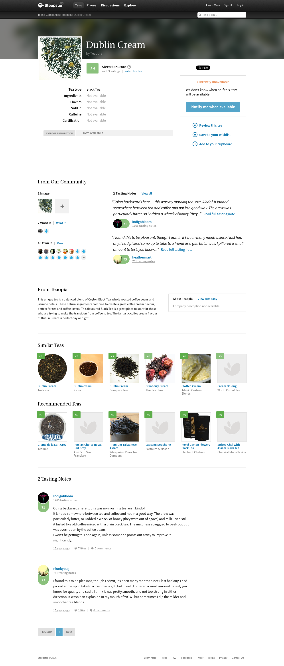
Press (164, 657)
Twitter (199, 657)
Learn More (213, 5)
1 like (81, 610)
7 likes (82, 548)
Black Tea (94, 89)
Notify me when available (213, 106)
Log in (241, 5)
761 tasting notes (143, 261)
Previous (46, 632)
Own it (61, 243)
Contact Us (238, 657)
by (94, 53)
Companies (53, 14)
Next (69, 632)
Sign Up (228, 5)
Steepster (53, 5)
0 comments (103, 548)
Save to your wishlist (215, 134)
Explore (130, 5)
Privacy (223, 657)
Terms (211, 657)
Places (92, 5)
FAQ (174, 657)
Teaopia (67, 14)
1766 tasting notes (144, 225)
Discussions (110, 5)
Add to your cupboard (215, 144)
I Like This (75, 548)
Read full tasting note (219, 214)
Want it (61, 223)
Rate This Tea (133, 71)
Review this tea (210, 125)
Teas (78, 5)
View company (207, 299)
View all (147, 193)
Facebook (186, 657)
